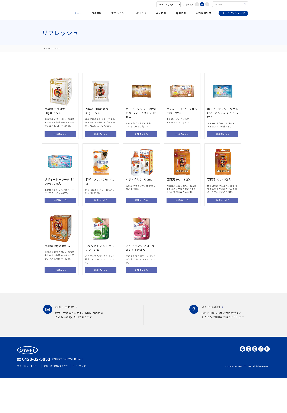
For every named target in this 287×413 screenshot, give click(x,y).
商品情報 (96, 13)
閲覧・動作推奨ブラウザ (56, 365)
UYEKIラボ (140, 13)
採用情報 (181, 13)
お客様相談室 (203, 13)
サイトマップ (79, 365)
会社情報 (161, 13)
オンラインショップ (233, 13)
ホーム (78, 13)
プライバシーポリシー (28, 365)
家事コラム (117, 13)
